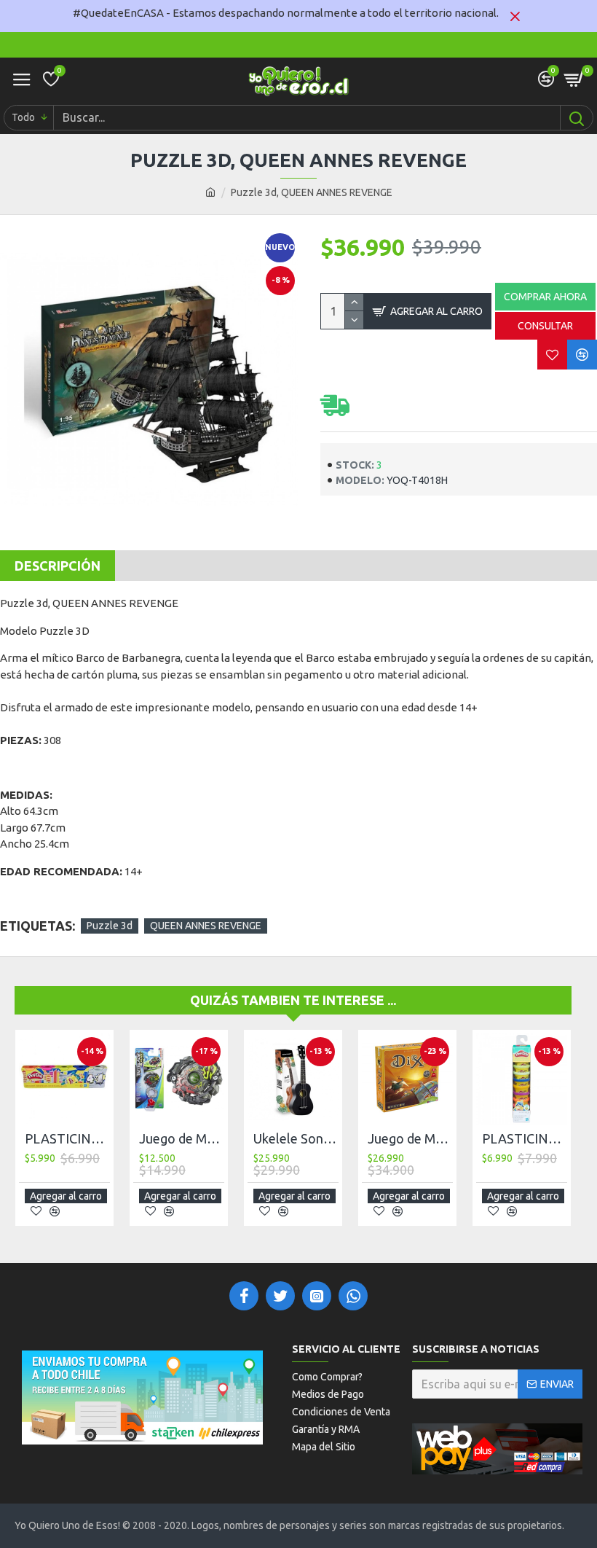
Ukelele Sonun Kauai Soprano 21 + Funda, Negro (296, 1138)
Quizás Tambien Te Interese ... (293, 1000)
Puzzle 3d (110, 925)
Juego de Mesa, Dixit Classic (410, 1138)
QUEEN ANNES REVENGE (205, 925)
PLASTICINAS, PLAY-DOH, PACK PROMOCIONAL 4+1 (67, 1138)
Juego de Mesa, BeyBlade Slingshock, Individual (181, 1138)
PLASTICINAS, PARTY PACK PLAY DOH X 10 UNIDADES (524, 1138)
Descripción (57, 565)
